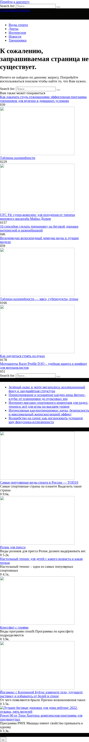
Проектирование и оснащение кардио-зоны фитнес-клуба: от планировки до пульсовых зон (47, 397)
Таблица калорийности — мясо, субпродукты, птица (39, 299)
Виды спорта (18, 25)
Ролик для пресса (12, 547)
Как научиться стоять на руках (22, 356)
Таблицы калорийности (17, 158)
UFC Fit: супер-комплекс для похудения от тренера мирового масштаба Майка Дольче (37, 217)
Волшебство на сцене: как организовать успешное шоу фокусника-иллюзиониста (46, 420)
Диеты (13, 29)
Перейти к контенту (15, 2)
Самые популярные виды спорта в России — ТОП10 (39, 482)
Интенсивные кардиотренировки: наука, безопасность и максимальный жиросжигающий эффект (49, 412)
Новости (15, 36)
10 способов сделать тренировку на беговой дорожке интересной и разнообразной (39, 228)
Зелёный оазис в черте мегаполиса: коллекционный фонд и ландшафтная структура (47, 389)
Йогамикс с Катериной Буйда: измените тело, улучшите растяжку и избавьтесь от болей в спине (41, 694)
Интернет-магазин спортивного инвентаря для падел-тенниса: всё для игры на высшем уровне (48, 404)
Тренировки (18, 40)
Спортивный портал (15, 10)
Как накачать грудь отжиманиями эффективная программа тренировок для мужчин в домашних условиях (43, 99)
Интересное (17, 32)
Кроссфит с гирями (14, 627)
